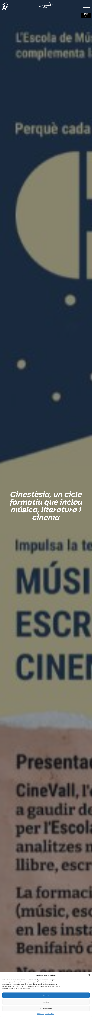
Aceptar (46, 995)
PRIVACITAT (49, 1014)
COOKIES (40, 1014)
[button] (88, 975)
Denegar (46, 1002)
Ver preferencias (46, 1008)
